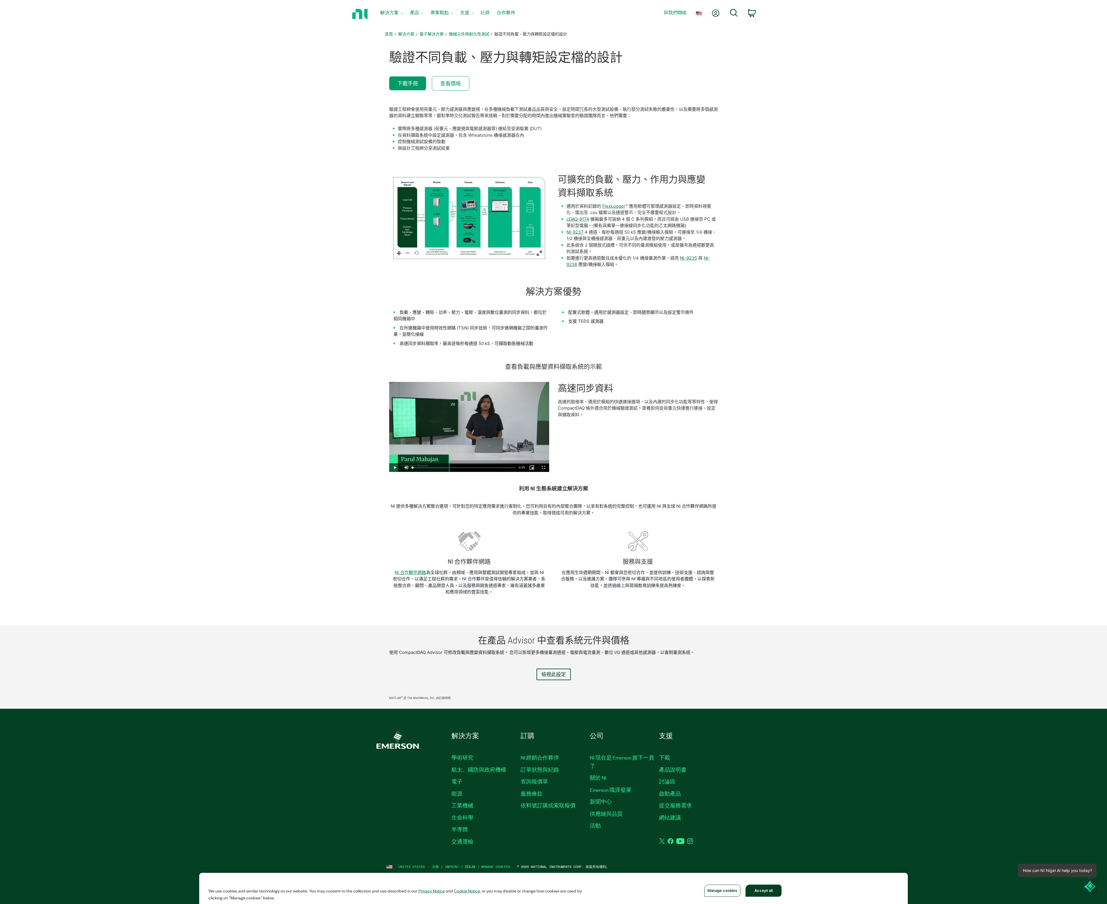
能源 (456, 793)
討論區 (667, 781)
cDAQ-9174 (577, 219)
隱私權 (470, 866)
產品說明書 (672, 769)
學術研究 (462, 757)
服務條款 (532, 793)
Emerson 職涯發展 (610, 790)
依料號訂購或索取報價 (548, 805)
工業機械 (462, 805)
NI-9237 (574, 232)
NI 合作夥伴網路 (410, 572)
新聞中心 (601, 801)
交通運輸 (462, 841)
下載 (664, 757)
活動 (595, 825)
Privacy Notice (431, 891)
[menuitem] (391, 14)
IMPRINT (452, 866)
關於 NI (598, 777)
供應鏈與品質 (606, 814)
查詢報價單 (534, 781)
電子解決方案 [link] (431, 34)
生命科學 (462, 817)
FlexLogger (613, 206)
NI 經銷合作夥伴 (540, 757)
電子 (456, 781)
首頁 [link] (389, 34)
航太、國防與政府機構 (478, 769)
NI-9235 (688, 258)
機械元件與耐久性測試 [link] (469, 34)
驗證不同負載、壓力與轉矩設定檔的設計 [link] (530, 34)
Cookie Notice (467, 891)
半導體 (459, 829)
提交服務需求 (675, 805)
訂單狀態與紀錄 (540, 769)
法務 (435, 866)
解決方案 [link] (406, 34)
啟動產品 (670, 793)
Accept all (763, 890)
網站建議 (670, 817)
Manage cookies (495, 866)
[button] (469, 218)
